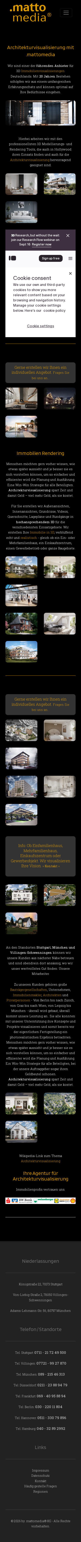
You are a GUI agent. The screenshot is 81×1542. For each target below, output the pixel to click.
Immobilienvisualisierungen (43, 71)
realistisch (29, 538)
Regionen (40, 1491)
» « (51, 866)
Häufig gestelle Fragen (40, 1486)
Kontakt (40, 1481)
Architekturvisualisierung (29, 160)
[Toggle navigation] (66, 12)
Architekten (52, 995)
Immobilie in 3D (42, 532)
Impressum (40, 1470)
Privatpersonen (18, 1000)
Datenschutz (40, 1476)
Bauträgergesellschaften (28, 990)
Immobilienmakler (27, 995)
